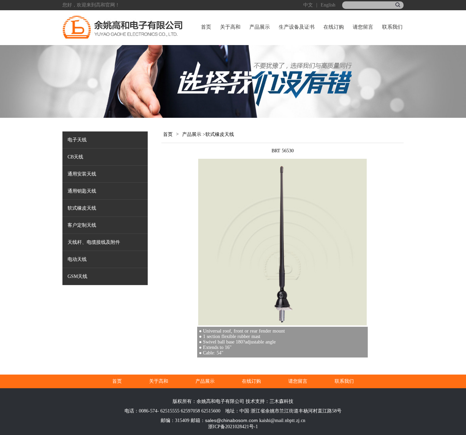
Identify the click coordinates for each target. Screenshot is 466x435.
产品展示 (259, 27)
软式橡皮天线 (82, 208)
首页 (206, 27)
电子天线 (77, 139)
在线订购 (333, 27)
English (328, 5)
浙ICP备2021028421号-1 (233, 426)
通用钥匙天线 (82, 191)
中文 (308, 5)
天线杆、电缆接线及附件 (94, 242)
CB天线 (75, 156)
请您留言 (363, 27)
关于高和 (230, 27)
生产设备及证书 (297, 27)
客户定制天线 (82, 225)
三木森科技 (281, 401)
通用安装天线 (82, 174)
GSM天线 (77, 276)
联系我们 (392, 27)
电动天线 (77, 259)
